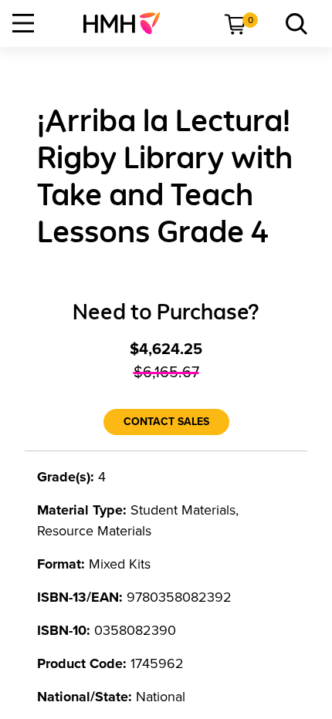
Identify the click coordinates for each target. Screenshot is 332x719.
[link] (127, 23)
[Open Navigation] (23, 23)
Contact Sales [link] (166, 421)
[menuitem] (127, 23)
